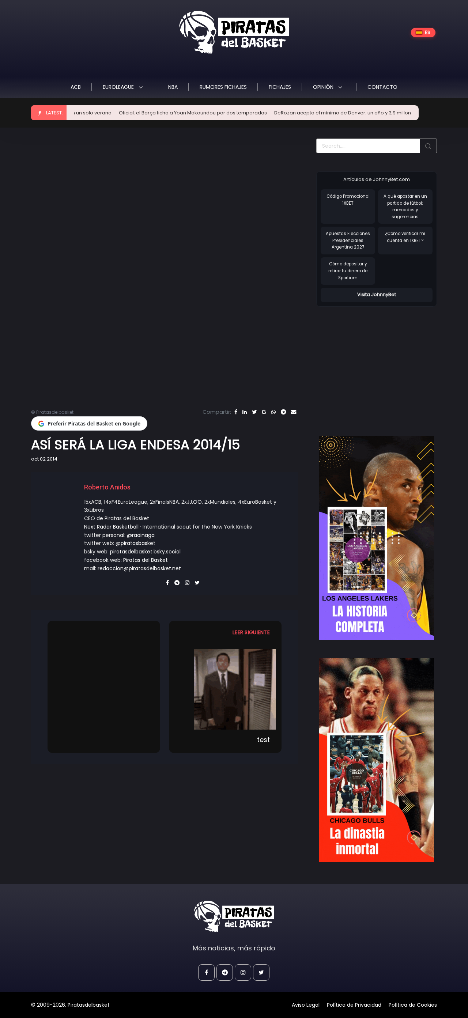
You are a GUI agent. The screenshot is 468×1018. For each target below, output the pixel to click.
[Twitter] (254, 412)
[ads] (376, 538)
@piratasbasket (135, 543)
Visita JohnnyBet (376, 294)
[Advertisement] (377, 364)
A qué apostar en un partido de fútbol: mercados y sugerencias (405, 206)
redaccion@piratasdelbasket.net (139, 568)
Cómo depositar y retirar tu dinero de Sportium (347, 270)
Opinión (324, 87)
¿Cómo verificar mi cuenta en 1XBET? (405, 237)
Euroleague (119, 87)
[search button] (428, 146)
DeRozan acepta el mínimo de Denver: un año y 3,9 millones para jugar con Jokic (341, 112)
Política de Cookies (413, 1004)
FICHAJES (280, 87)
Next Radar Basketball (111, 526)
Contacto (382, 87)
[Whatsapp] (273, 412)
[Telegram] (283, 412)
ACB (76, 87)
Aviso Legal (306, 1004)
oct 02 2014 (44, 458)
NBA (173, 87)
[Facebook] (235, 412)
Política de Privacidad (354, 1004)
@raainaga (141, 535)
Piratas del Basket (145, 560)
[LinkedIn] (244, 412)
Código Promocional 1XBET (348, 199)
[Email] (293, 412)
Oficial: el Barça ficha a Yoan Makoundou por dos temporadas (164, 112)
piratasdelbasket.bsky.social (145, 551)
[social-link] (206, 972)
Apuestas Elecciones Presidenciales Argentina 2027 (348, 240)
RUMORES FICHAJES (223, 87)
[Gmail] (264, 412)
